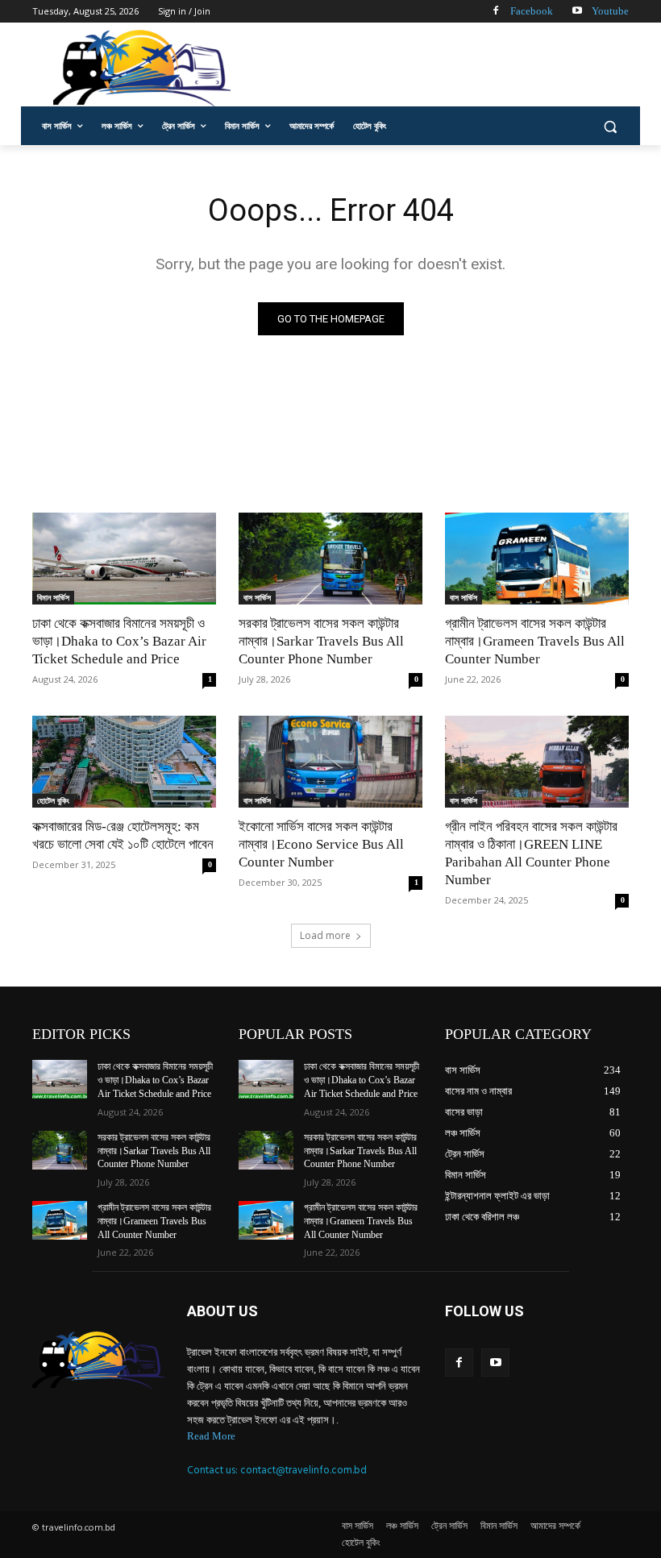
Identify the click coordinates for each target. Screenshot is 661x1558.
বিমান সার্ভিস (53, 597)
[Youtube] (576, 11)
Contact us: (213, 1470)
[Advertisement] (440, 67)
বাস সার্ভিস (257, 597)
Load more (325, 935)
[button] (610, 126)
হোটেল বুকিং (53, 800)
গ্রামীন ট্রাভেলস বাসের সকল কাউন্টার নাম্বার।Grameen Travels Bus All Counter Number (535, 641)
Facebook (531, 11)
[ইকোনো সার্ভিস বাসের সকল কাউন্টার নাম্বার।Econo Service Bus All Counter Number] (330, 762)
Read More (211, 1436)
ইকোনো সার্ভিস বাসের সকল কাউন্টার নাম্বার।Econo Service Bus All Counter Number (321, 844)
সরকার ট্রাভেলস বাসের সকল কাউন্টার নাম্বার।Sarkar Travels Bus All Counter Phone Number (321, 641)
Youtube (610, 11)
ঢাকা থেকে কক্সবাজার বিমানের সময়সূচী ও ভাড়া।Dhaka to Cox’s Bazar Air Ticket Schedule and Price (119, 641)
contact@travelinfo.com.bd (303, 1470)
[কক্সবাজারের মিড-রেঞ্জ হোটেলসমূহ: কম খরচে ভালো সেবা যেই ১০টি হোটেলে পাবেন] (124, 762)
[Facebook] (495, 11)
